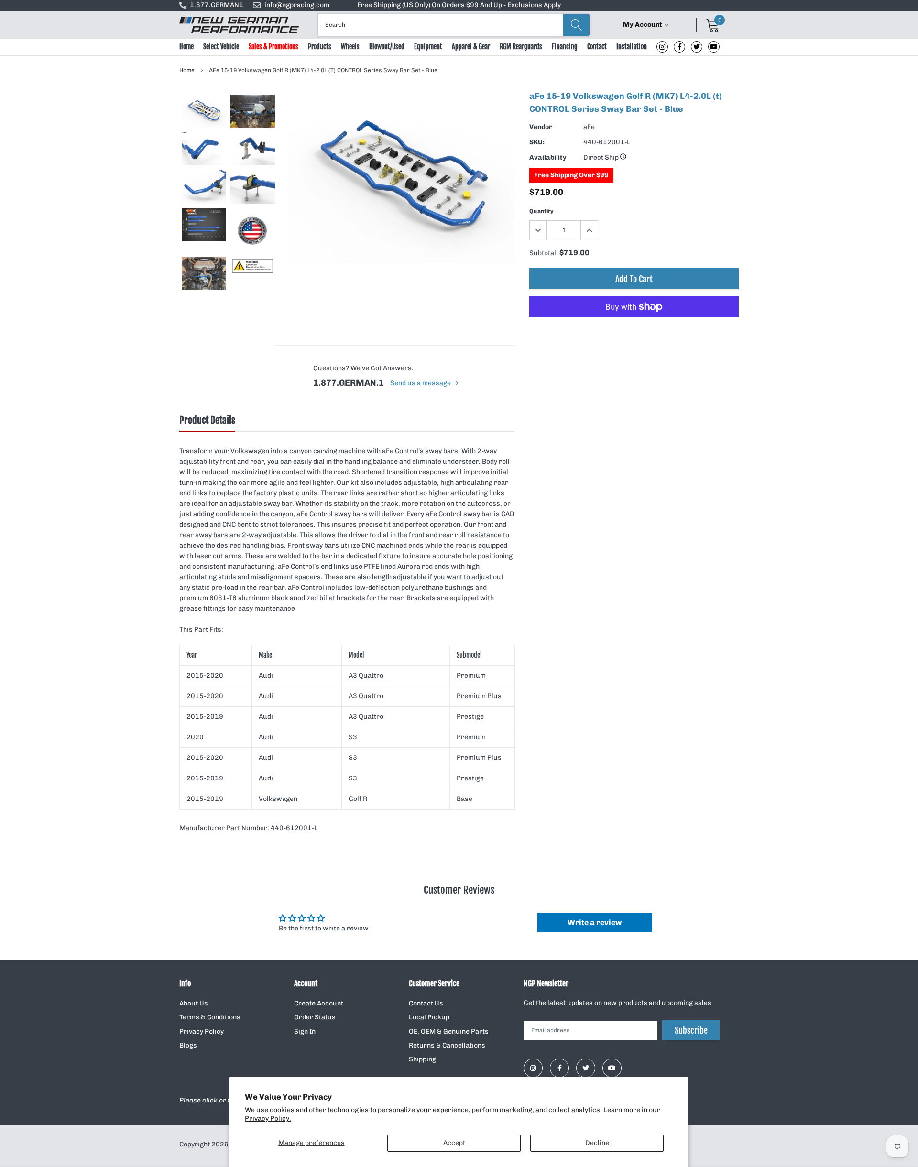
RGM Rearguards (521, 47)
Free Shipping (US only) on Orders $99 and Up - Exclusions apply (459, 5)
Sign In (305, 1031)
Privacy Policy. (268, 1118)
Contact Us (426, 1003)
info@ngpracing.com (296, 5)
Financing (565, 47)
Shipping (422, 1059)
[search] (576, 25)
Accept (454, 1143)
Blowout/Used (386, 47)
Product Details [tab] (207, 420)
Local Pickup (429, 1017)
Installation (631, 47)
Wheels (350, 47)
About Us (193, 1003)
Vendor (540, 127)
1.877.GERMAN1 (216, 5)
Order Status (315, 1017)
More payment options (634, 330)
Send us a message (421, 383)
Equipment (428, 47)
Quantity (541, 211)
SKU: (537, 142)
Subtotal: (543, 253)
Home (186, 47)
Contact (597, 47)
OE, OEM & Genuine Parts (449, 1031)
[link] (662, 47)
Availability (548, 157)
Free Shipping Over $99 (571, 175)
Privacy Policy (201, 1031)
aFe (589, 127)
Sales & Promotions (273, 47)
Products (319, 47)
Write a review (595, 922)
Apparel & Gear (471, 47)
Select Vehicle (221, 47)
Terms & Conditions (209, 1017)
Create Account (318, 1003)
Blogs (188, 1045)
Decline (597, 1143)
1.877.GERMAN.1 (348, 383)
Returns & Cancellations (447, 1045)
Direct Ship (601, 157)
